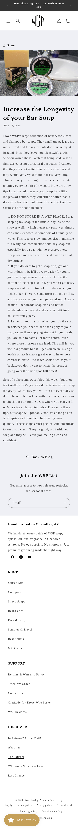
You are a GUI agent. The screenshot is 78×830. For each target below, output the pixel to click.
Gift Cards (15, 648)
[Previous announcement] (7, 5)
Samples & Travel (20, 629)
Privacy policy (44, 805)
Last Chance (16, 775)
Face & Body (17, 620)
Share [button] (11, 45)
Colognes (14, 592)
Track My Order (19, 683)
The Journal (16, 756)
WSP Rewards (17, 711)
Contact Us (15, 693)
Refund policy (24, 805)
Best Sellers (16, 638)
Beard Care (15, 610)
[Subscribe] (65, 503)
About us (14, 747)
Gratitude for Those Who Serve (29, 702)
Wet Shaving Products (37, 800)
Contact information (41, 818)
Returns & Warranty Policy (26, 674)
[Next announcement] (70, 5)
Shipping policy (28, 811)
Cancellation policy (52, 811)
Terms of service (65, 805)
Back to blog (42, 457)
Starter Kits (15, 582)
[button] (8, 20)
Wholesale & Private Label (26, 766)
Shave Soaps (16, 601)
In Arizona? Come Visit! (24, 738)
